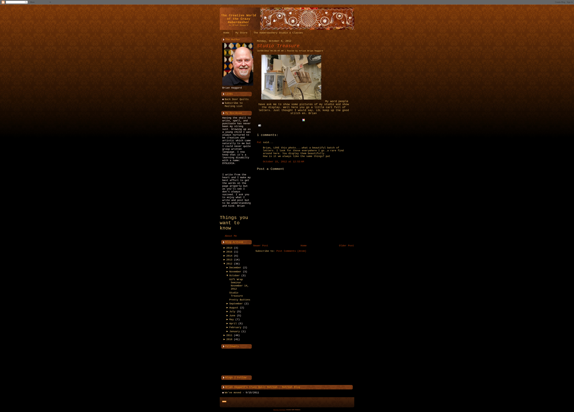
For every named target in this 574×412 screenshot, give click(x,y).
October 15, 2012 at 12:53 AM (283, 161)
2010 (229, 339)
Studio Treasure (278, 46)
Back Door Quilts (237, 99)
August (233, 307)
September (236, 303)
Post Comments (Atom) (291, 251)
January (234, 331)
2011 (229, 335)
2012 (229, 263)
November (235, 271)
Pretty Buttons (239, 299)
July (232, 311)
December (235, 267)
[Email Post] (259, 125)
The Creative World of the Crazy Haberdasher (238, 19)
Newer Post (260, 245)
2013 (229, 259)
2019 (229, 248)
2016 (229, 251)
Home (304, 245)
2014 (229, 255)
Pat (259, 142)
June (232, 315)
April (233, 323)
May (231, 319)
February (235, 327)
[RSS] (224, 401)
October (234, 275)
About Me (231, 236)
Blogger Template (279, 410)
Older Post (346, 245)
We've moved (233, 392)
